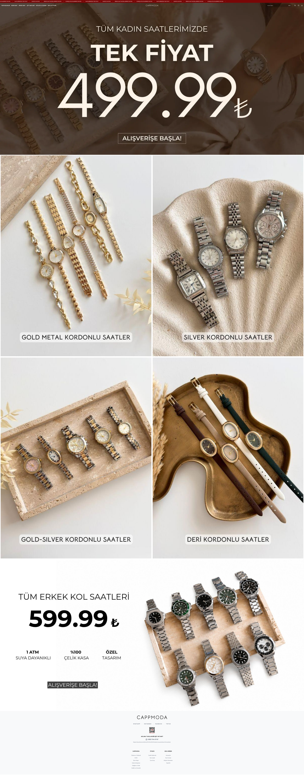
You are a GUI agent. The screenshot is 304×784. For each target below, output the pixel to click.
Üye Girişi (152, 760)
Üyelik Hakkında (152, 755)
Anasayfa (168, 755)
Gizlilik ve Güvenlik (136, 768)
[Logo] (152, 5)
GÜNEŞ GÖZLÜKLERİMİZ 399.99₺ (42, 1)
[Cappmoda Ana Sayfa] (152, 717)
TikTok (168, 724)
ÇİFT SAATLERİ (31, 5)
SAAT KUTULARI (52, 5)
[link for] (152, 79)
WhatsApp (136, 724)
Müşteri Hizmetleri (168, 760)
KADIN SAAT (14, 5)
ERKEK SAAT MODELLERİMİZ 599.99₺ (21, 1)
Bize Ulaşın (136, 760)
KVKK (136, 758)
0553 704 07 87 (153, 739)
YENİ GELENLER (5, 5)
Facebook (158, 724)
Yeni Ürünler (168, 758)
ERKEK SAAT (22, 5)
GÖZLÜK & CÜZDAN (41, 5)
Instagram (147, 724)
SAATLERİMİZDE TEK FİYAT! (60, 1)
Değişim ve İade (136, 765)
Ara (289, 5)
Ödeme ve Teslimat (136, 755)
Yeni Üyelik (152, 758)
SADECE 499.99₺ (4, 1)
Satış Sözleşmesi (136, 763)
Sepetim (168, 763)
